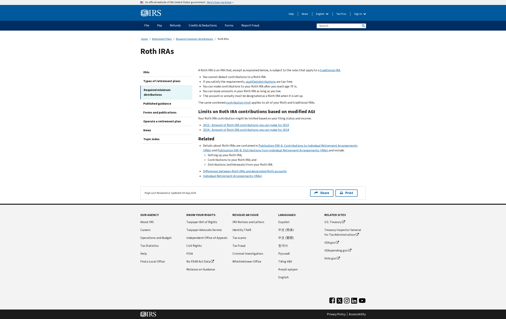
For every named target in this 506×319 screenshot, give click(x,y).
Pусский (284, 253)
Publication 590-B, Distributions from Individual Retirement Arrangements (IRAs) (273, 150)
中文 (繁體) (286, 238)
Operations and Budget (156, 238)
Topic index (151, 139)
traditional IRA (330, 70)
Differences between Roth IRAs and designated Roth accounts (245, 171)
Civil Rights (194, 246)
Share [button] (324, 193)
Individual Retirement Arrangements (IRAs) (232, 176)
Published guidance (157, 103)
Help (291, 14)
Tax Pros (341, 14)
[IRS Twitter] (340, 299)
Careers (145, 230)
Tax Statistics (149, 246)
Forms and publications (160, 112)
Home (144, 39)
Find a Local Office (152, 261)
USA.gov (329, 242)
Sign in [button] (358, 14)
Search (363, 25)
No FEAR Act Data (198, 261)
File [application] (146, 25)
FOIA (189, 253)
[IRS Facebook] (332, 299)
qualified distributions (261, 82)
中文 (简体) (286, 230)
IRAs (146, 72)
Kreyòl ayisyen (288, 269)
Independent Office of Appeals (207, 238)
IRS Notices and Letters (248, 222)
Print (349, 193)
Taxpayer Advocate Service (204, 230)
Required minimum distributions (194, 39)
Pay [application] (159, 25)
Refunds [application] (175, 25)
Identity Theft (241, 230)
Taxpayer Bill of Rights (201, 222)
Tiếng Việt (285, 261)
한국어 (283, 246)
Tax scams (239, 238)
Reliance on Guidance (200, 269)
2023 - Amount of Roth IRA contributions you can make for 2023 (246, 125)
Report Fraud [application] (250, 25)
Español (283, 222)
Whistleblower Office (246, 261)
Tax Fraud (238, 246)
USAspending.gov (336, 250)
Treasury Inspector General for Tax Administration (342, 232)
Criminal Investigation (247, 253)
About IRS (147, 222)
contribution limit (238, 102)
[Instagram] (347, 299)
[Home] (151, 11)
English (320, 14)
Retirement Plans (162, 39)
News (305, 14)
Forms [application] (229, 25)
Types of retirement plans (161, 81)
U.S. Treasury (332, 222)
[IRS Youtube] (362, 299)
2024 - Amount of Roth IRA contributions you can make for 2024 (246, 130)
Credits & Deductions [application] (203, 25)
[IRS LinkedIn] (354, 299)
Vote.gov (330, 258)
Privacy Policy (336, 314)
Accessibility (357, 314)
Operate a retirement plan (162, 121)
